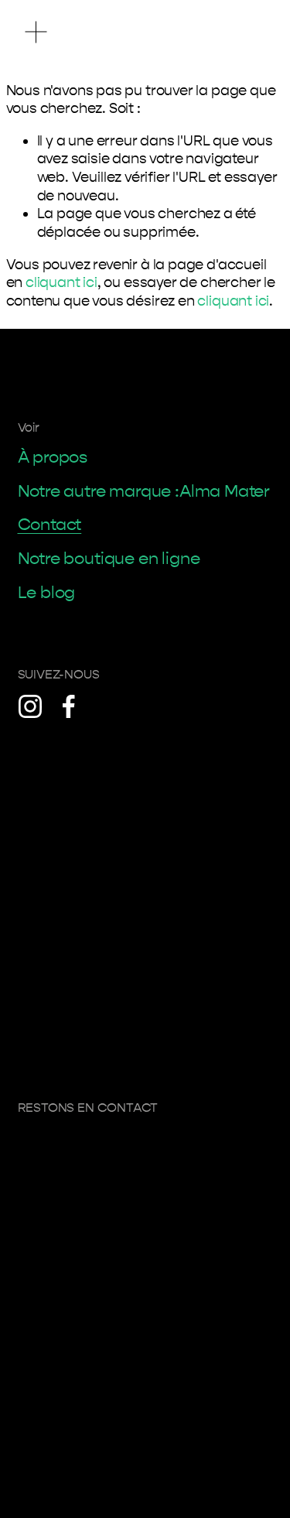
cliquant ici (61, 282)
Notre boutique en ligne (109, 559)
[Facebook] (68, 706)
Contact (50, 525)
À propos (53, 457)
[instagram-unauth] (30, 706)
